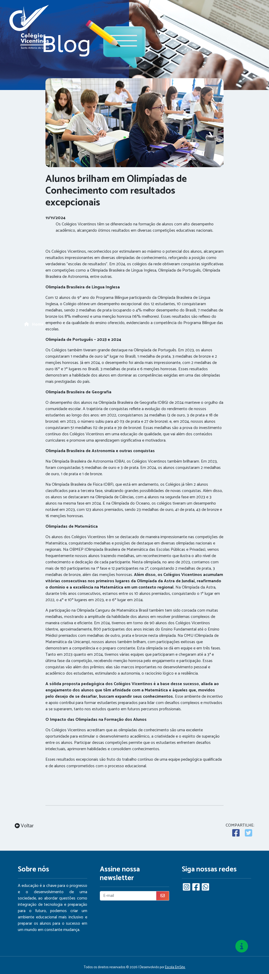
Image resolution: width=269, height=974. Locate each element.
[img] (241, 946)
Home (37, 324)
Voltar (27, 826)
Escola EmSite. (175, 967)
